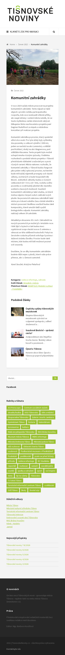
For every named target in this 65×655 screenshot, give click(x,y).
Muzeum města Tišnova (18, 436)
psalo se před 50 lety (44, 456)
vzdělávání (49, 485)
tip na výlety (21, 475)
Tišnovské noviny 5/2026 (17, 554)
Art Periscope (14, 407)
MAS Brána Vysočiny (47, 432)
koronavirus (13, 427)
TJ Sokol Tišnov (15, 480)
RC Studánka (43, 461)
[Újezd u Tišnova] (17, 352)
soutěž (11, 470)
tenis (10, 475)
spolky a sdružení (25, 470)
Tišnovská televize (14, 514)
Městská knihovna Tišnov (19, 441)
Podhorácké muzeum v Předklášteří (37, 451)
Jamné (9, 526)
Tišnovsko (35, 475)
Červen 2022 (18, 90)
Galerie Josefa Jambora (43, 417)
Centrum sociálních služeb (36, 407)
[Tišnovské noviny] (30, 21)
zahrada (42, 279)
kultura (25, 427)
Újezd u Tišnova (33, 348)
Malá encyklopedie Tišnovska (21, 432)
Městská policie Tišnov (44, 441)
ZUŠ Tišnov (13, 490)
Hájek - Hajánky (13, 523)
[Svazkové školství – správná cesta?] (17, 333)
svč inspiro (50, 470)
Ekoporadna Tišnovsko (18, 417)
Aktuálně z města (31, 283)
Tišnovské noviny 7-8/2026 (18, 545)
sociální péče (47, 466)
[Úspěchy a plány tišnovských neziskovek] (17, 311)
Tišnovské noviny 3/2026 (17, 564)
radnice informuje (29, 279)
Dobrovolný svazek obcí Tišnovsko (22, 517)
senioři (34, 466)
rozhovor (24, 466)
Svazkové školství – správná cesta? (40, 332)
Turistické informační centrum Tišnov (24, 485)
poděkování (25, 456)
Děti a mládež (48, 412)
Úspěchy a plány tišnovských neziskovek (40, 310)
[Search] (53, 32)
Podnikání (12, 456)
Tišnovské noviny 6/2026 (17, 549)
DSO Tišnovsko (31, 412)
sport (39, 470)
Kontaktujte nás (13, 649)
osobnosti (12, 451)
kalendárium (44, 422)
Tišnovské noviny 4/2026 (17, 559)
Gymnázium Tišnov (16, 422)
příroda (11, 461)
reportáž (12, 466)
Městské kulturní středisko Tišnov (21, 508)
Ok (55, 378)
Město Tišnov (12, 505)
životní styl (34, 490)
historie (31, 422)
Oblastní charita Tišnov (33, 446)
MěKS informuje (39, 436)
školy (23, 490)
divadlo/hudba (14, 412)
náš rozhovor (14, 446)
